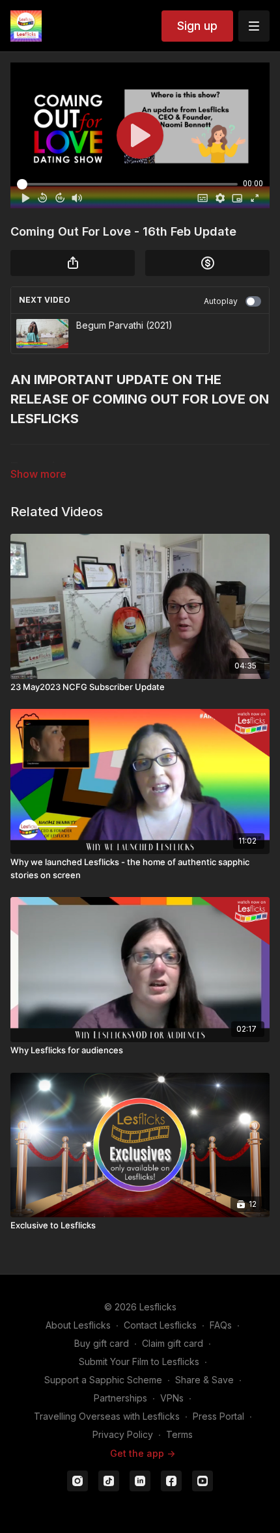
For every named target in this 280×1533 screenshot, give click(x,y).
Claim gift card (172, 1343)
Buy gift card (101, 1343)
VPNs (172, 1397)
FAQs (221, 1325)
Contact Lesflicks (160, 1325)
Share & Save (204, 1379)
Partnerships (120, 1397)
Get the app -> (142, 1453)
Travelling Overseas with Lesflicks (107, 1416)
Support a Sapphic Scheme (103, 1379)
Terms (179, 1434)
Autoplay (221, 301)
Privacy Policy (122, 1434)
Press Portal (218, 1416)
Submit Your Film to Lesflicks (139, 1361)
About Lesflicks (78, 1325)
